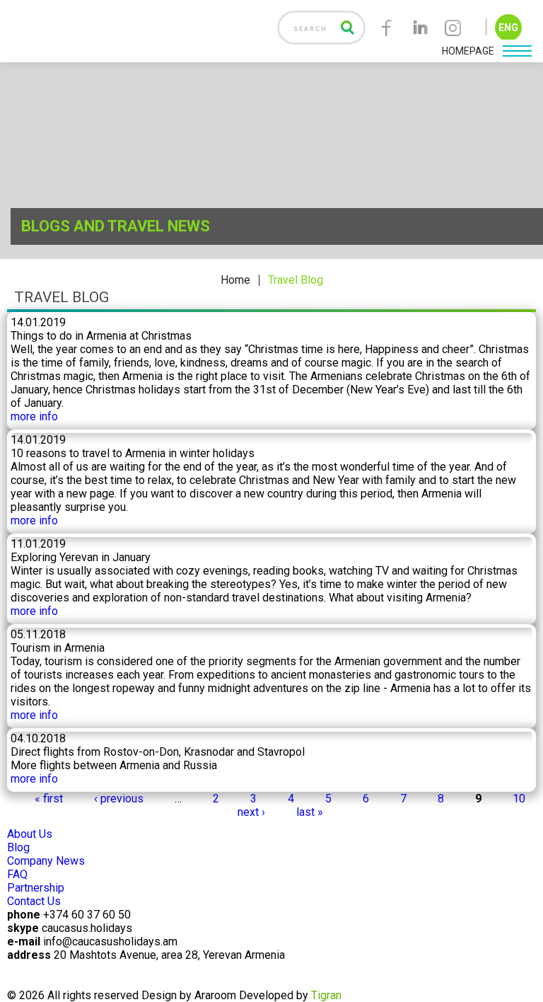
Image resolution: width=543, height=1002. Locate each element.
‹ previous (119, 798)
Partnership (35, 887)
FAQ (17, 874)
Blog (18, 847)
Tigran (326, 995)
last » (309, 812)
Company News (46, 861)
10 (519, 798)
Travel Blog (295, 280)
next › (251, 812)
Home (235, 280)
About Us (29, 834)
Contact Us (34, 901)
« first (49, 798)
